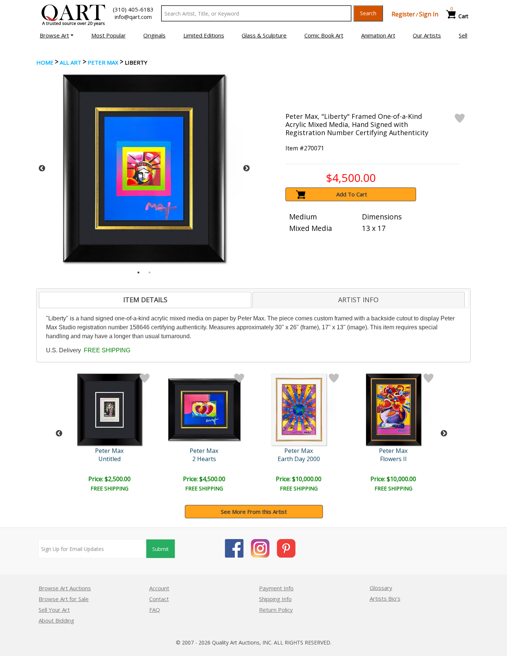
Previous (42, 168)
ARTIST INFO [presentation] (358, 299)
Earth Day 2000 (299, 459)
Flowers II (393, 459)
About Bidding (56, 620)
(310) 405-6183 (133, 9)
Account (159, 588)
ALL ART (70, 62)
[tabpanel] (144, 168)
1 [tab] (138, 272)
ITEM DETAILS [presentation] (145, 299)
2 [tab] (149, 272)
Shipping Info (275, 599)
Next (246, 168)
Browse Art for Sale (64, 599)
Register (403, 14)
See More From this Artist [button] (254, 511)
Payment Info (276, 588)
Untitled (109, 459)
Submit (160, 548)
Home (44, 62)
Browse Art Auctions (65, 588)
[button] (56, 35)
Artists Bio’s (385, 598)
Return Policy (276, 609)
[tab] (145, 300)
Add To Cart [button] (351, 194)
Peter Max (103, 62)
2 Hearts (204, 459)
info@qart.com (133, 16)
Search (368, 13)
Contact (159, 599)
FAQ (154, 609)
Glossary (381, 587)
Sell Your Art (54, 609)
